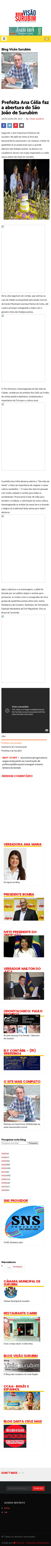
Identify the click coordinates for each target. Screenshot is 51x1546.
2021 (5, 1172)
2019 (5, 1179)
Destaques (14, 1267)
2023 (5, 1164)
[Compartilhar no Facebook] (3, 125)
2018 (5, 1183)
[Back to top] (44, 1539)
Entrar (7, 1508)
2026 (5, 1153)
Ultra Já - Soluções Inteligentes (33, 1543)
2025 (5, 1157)
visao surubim (36, 119)
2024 (5, 1161)
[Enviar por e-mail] (21, 125)
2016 (5, 1190)
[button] (4, 39)
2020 (5, 1175)
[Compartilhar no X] (9, 125)
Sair (6, 1512)
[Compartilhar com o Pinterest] (15, 125)
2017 (5, 1186)
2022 (5, 1168)
